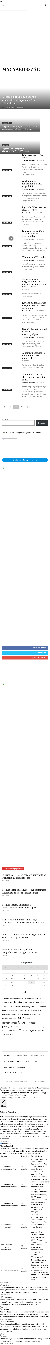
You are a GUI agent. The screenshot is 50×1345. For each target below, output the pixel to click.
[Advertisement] (25, 41)
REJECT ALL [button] (20, 1098)
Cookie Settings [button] (7, 1098)
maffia (19, 1014)
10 (6, 978)
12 (18, 978)
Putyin (18, 1026)
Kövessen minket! (39, 648)
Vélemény (5, 1034)
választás (39, 1030)
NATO (15, 1019)
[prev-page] (4, 407)
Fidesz (18, 1006)
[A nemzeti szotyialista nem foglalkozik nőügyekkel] (11, 360)
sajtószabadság (39, 1027)
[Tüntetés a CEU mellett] (11, 264)
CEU (36, 999)
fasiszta (42, 1003)
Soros (4, 1031)
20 (25, 982)
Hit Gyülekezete (38, 1007)
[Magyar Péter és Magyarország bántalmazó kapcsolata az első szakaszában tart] (20, 120)
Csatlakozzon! (40, 653)
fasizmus (8, 1006)
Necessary (6, 1144)
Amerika (5, 999)
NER (21, 1018)
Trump (23, 1030)
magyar (25, 1014)
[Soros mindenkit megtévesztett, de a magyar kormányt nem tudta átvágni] (11, 286)
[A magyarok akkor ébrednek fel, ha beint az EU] (11, 382)
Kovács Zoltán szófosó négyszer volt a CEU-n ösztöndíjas (34, 305)
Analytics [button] (3, 1307)
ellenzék (30, 1002)
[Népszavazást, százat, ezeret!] (11, 162)
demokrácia (7, 1003)
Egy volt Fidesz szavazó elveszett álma (34, 208)
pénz (23, 1027)
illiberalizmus (13, 1010)
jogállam (21, 1010)
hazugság (26, 1007)
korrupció (6, 1014)
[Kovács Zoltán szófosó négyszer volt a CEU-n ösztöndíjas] (11, 310)
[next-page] (28, 407)
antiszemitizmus (16, 999)
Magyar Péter (7, 1019)
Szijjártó (15, 1031)
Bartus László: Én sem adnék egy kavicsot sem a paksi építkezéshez (23, 936)
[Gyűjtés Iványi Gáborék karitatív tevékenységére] (11, 336)
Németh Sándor (9, 1023)
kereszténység (36, 1010)
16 (44, 978)
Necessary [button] (4, 1141)
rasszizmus (30, 1027)
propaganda (8, 1026)
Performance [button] (5, 1295)
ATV (25, 999)
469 (22, 407)
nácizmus (28, 1019)
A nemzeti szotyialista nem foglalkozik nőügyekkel (34, 355)
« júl (24, 992)
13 (25, 978)
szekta (9, 1031)
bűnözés (30, 999)
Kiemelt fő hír (7, 123)
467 (10, 407)
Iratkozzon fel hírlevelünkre (25, 460)
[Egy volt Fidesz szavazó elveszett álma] (11, 215)
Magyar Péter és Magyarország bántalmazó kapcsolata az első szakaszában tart (24, 891)
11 (12, 978)
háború (5, 1010)
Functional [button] (4, 1282)
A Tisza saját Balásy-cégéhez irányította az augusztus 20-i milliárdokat (24, 876)
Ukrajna (31, 1031)
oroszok (32, 1023)
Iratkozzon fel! (40, 657)
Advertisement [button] (6, 1319)
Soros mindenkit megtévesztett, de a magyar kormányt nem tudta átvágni (34, 282)
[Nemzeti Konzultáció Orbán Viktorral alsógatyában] (11, 238)
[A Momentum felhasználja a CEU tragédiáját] (11, 188)
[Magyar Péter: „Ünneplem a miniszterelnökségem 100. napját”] (20, 143)
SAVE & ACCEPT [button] (7, 1344)
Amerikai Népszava (28, 160)
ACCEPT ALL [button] (31, 1098)
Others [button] (2, 1334)
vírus (11, 1034)
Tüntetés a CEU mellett (34, 257)
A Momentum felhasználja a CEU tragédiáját (32, 184)
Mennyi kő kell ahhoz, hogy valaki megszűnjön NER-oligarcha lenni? (19, 951)
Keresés (5, 419)
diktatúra (18, 1002)
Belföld (5, 145)
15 (38, 978)
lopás (13, 1014)
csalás (41, 999)
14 (31, 978)
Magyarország (7, 170)
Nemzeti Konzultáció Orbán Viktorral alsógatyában (33, 233)
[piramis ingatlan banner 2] (25, 468)
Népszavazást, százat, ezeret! (33, 156)
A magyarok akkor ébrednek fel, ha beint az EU (33, 377)
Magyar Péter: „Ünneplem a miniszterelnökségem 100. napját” (19, 906)
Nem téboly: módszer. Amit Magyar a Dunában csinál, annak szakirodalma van (23, 921)
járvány (27, 1010)
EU (37, 1002)
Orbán (23, 1022)
